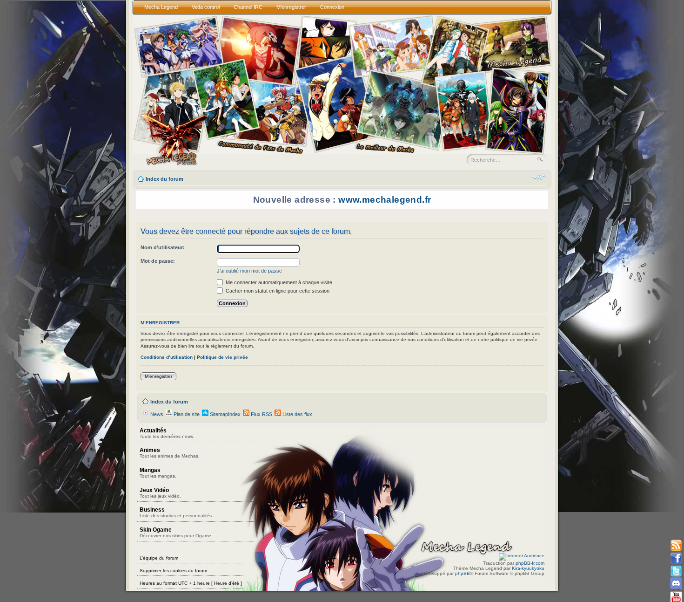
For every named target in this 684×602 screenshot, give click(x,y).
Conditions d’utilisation (167, 357)
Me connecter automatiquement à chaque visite (278, 282)
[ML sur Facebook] (676, 558)
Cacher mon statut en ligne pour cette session (276, 291)
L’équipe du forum (159, 558)
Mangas (158, 473)
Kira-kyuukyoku (528, 568)
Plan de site (186, 414)
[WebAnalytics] (521, 555)
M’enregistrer (158, 376)
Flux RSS (260, 414)
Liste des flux (296, 414)
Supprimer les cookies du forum (173, 570)
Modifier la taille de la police (539, 177)
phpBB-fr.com (530, 563)
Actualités (167, 433)
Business (176, 512)
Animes (170, 452)
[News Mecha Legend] (676, 546)
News (156, 414)
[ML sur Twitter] (676, 571)
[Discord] (676, 583)
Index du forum (164, 179)
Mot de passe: (158, 261)
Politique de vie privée (222, 357)
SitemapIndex (224, 414)
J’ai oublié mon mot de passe (249, 271)
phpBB (462, 573)
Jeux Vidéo (160, 493)
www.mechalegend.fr (384, 200)
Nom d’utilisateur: (163, 247)
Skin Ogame (176, 532)
